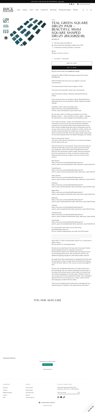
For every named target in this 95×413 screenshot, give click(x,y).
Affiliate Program (7, 392)
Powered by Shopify (47, 405)
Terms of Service (30, 397)
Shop (18, 10)
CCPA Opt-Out (30, 392)
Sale (37, 10)
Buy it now (72, 67)
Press (4, 397)
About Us (5, 387)
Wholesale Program (65, 10)
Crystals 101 (44, 10)
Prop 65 (28, 395)
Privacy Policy (29, 387)
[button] (90, 408)
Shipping (54, 53)
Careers (5, 395)
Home (53, 19)
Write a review (47, 364)
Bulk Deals (53, 10)
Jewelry (24, 10)
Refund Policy (29, 390)
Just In (31, 10)
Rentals (75, 10)
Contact (5, 390)
